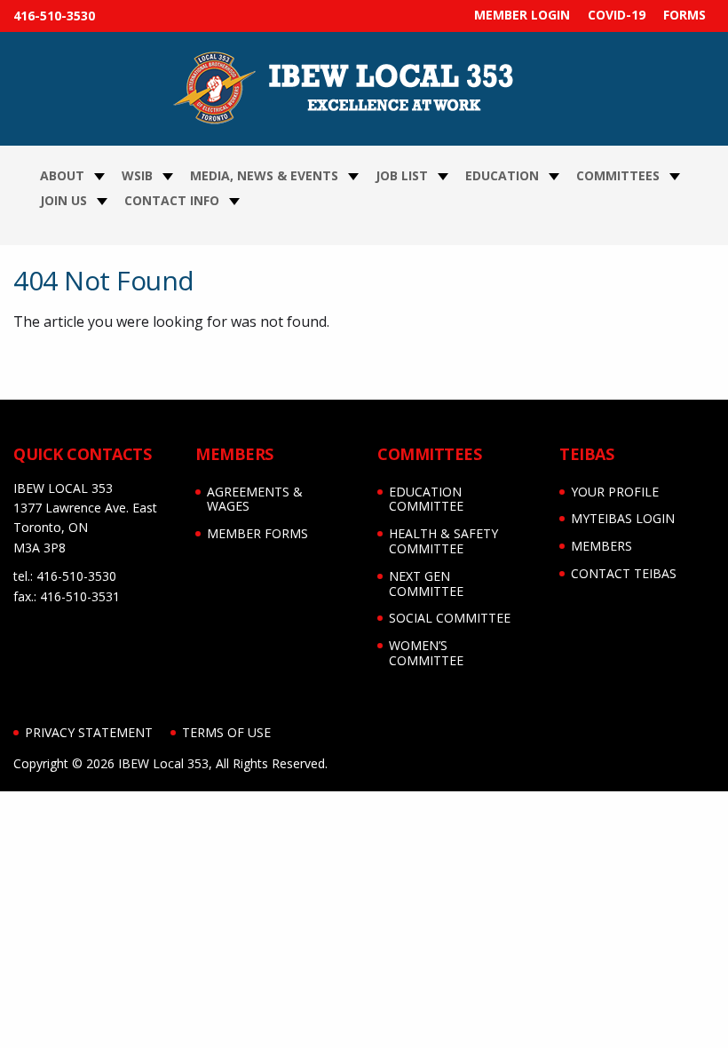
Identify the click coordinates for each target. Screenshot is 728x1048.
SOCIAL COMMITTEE (449, 617)
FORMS (684, 14)
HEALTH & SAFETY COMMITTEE (443, 541)
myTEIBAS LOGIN (623, 518)
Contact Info (171, 200)
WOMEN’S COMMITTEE (426, 653)
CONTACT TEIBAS (624, 573)
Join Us (63, 200)
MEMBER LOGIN (522, 14)
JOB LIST (402, 175)
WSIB (137, 175)
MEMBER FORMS (257, 533)
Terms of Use (226, 732)
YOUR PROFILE (615, 491)
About (62, 175)
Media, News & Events (264, 175)
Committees (618, 175)
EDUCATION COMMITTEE (426, 499)
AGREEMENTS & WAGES (255, 499)
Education (502, 175)
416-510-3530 (54, 15)
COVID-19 (616, 14)
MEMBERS (601, 545)
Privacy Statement (89, 732)
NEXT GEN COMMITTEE (426, 583)
